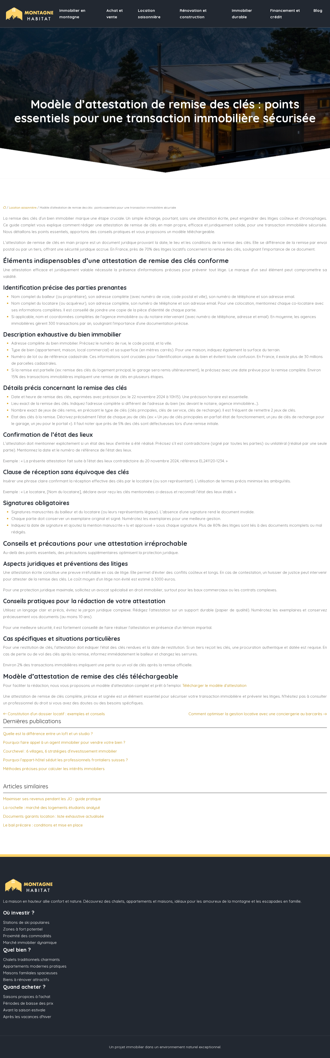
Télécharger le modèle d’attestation (214, 685)
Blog (318, 10)
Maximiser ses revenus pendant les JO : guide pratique (52, 798)
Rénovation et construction (193, 13)
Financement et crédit (285, 13)
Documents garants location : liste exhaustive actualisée (53, 816)
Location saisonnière (149, 13)
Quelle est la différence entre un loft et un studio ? (48, 733)
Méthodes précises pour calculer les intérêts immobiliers (54, 768)
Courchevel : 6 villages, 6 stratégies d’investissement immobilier (60, 751)
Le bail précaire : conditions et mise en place (43, 825)
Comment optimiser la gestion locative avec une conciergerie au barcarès (255, 713)
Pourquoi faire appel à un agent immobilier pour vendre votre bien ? (64, 742)
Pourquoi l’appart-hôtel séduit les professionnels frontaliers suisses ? (65, 759)
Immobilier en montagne (72, 13)
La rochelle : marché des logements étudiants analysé (51, 807)
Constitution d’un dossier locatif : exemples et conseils (56, 713)
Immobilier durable (242, 13)
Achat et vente (114, 13)
